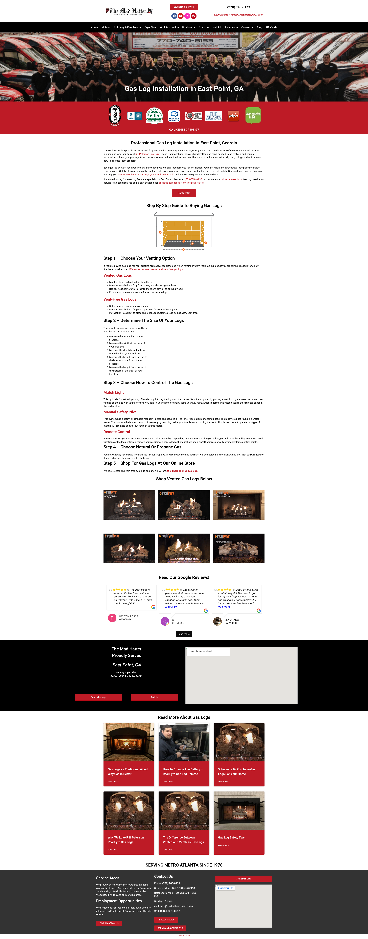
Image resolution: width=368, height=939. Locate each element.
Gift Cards (271, 27)
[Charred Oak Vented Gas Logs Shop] (184, 505)
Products (187, 27)
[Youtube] (181, 16)
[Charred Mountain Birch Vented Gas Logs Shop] (238, 548)
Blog (259, 27)
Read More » (113, 782)
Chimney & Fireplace (126, 27)
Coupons (204, 27)
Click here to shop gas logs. (182, 470)
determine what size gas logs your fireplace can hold (146, 174)
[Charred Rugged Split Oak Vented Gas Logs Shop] (129, 548)
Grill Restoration (169, 27)
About (94, 27)
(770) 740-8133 (238, 7)
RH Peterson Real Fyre (147, 154)
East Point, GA (126, 665)
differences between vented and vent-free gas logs (155, 269)
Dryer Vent (150, 27)
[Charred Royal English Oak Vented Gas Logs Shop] (238, 505)
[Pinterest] (194, 16)
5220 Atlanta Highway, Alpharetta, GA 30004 (238, 14)
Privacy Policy (184, 936)
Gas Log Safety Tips (231, 837)
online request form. (232, 179)
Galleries (230, 27)
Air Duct (106, 27)
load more (184, 633)
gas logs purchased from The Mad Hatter (181, 182)
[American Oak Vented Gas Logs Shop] (184, 548)
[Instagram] (187, 16)
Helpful (217, 27)
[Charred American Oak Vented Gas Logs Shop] (129, 505)
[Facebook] (174, 16)
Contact (245, 27)
